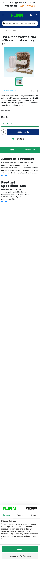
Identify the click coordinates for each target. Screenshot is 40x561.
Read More (4, 175)
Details (13, 149)
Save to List (20, 139)
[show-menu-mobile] (2, 15)
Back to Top (30, 149)
